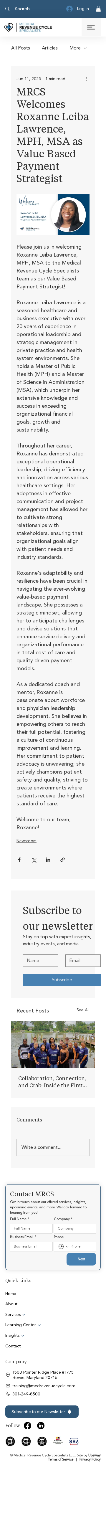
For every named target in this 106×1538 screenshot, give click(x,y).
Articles (50, 48)
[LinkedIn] (40, 1425)
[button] (98, 9)
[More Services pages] (23, 1314)
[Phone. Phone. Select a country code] (63, 1246)
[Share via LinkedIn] (48, 860)
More (75, 48)
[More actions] (86, 78)
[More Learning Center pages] (39, 1325)
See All (83, 1010)
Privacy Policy (90, 1459)
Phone (59, 1237)
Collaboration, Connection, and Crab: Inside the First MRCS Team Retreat (52, 1082)
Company (63, 1219)
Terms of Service (60, 1459)
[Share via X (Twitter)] (34, 860)
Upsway (94, 1455)
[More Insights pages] (22, 1335)
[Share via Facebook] (19, 860)
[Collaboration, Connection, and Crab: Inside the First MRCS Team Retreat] (53, 1044)
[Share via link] (62, 860)
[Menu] (91, 27)
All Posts (20, 48)
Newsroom (26, 841)
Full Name (19, 1219)
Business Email (23, 1237)
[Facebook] (27, 1425)
